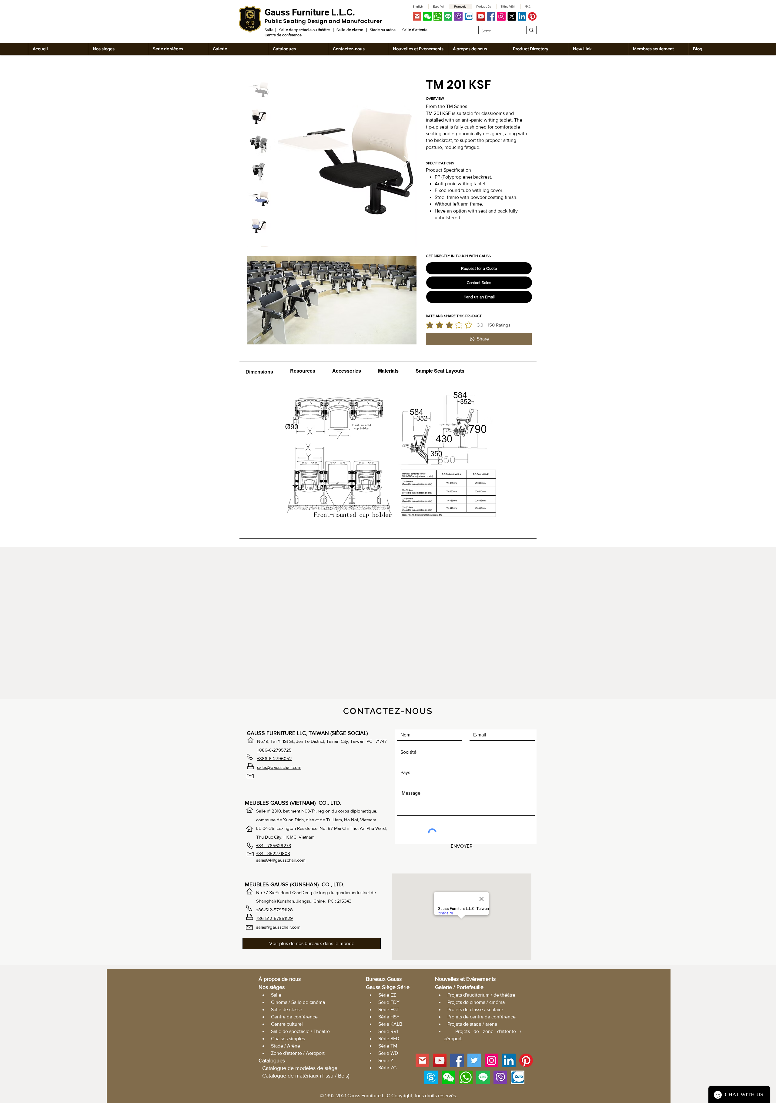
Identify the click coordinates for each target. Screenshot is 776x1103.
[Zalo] (468, 16)
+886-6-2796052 (274, 758)
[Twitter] (474, 1060)
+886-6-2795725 (274, 750)
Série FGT (388, 1009)
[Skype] (431, 1077)
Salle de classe (286, 1009)
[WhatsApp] (437, 16)
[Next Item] (406, 161)
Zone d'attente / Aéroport (298, 1053)
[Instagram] (501, 16)
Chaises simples (288, 1038)
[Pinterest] (532, 16)
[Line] (448, 16)
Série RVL (388, 1031)
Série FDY (389, 1002)
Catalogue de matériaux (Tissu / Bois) (305, 1076)
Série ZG (387, 1067)
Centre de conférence (294, 1016)
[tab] (259, 371)
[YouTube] (481, 16)
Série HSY (389, 1016)
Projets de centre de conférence (481, 1016)
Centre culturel (287, 1024)
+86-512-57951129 (274, 918)
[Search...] (531, 30)
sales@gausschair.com (279, 767)
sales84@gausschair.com (281, 860)
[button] (427, 16)
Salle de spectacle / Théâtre (300, 1031)
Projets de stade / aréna (472, 1024)
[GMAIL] (417, 16)
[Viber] (458, 16)
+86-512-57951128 (274, 909)
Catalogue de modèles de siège (299, 1068)
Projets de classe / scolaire (475, 1009)
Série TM (387, 1045)
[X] (511, 16)
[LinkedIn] (522, 16)
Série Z (385, 1060)
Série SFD (388, 1038)
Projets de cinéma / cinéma (476, 1002)
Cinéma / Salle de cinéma (298, 1002)
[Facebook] (491, 16)
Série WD (388, 1053)
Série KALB (390, 1024)
